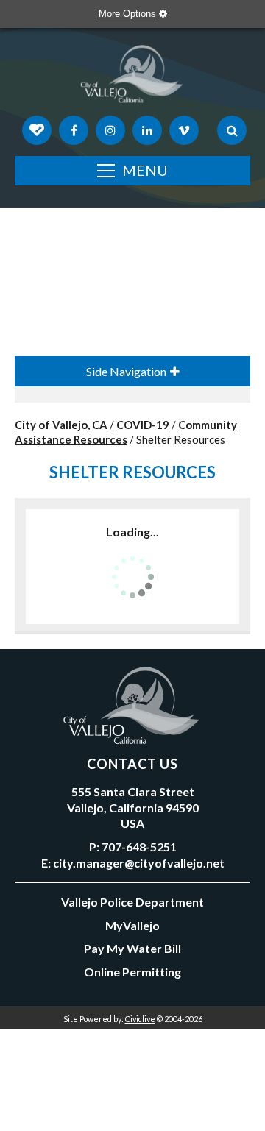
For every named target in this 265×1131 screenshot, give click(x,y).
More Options (129, 13)
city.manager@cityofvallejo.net (139, 863)
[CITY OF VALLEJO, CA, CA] (132, 77)
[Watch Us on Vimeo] (184, 130)
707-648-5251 (139, 847)
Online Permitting (132, 972)
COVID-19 (142, 424)
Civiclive (140, 1019)
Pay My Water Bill (132, 948)
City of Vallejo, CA (61, 424)
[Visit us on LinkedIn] (147, 130)
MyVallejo (132, 925)
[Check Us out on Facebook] (73, 130)
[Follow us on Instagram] (110, 130)
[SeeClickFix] (37, 130)
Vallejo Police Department (132, 902)
